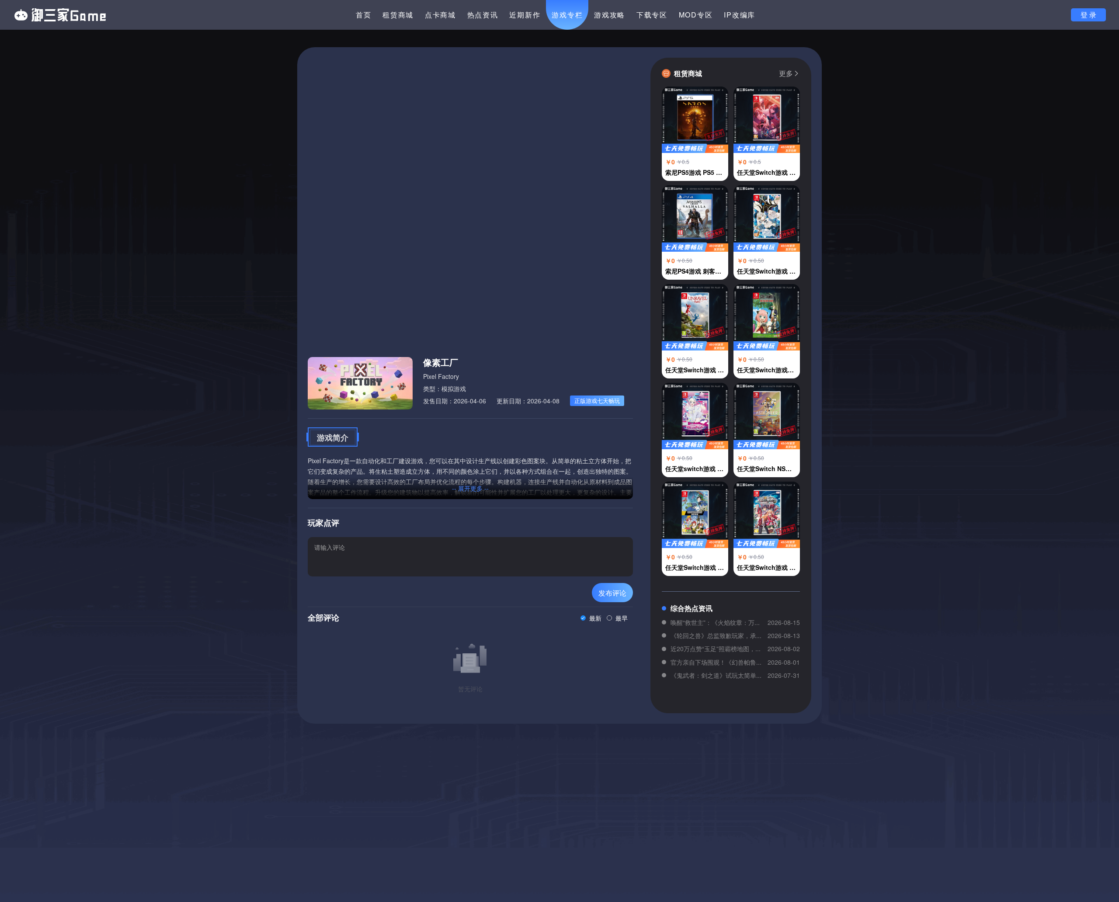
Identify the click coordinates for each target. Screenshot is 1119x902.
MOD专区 (696, 15)
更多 (786, 73)
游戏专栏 (567, 15)
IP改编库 (739, 15)
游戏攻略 (609, 15)
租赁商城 (398, 15)
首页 (364, 15)
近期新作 (524, 15)
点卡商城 (440, 15)
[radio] (590, 618)
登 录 (1088, 15)
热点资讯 (482, 15)
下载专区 (651, 15)
